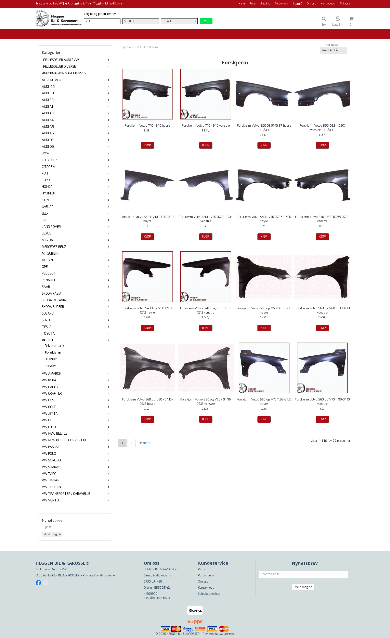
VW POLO (49, 453)
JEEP (45, 213)
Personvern (281, 3)
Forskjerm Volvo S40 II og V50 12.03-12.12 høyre (147, 310)
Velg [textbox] (89, 21)
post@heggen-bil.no (157, 598)
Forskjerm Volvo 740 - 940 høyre (147, 126)
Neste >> (145, 443)
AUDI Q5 (48, 146)
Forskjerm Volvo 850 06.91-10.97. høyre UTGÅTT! (264, 128)
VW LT (47, 420)
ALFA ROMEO (51, 80)
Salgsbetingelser (209, 594)
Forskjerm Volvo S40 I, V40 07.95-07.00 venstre (322, 219)
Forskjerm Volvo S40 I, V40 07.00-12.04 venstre (206, 219)
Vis (206, 21)
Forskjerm (53, 352)
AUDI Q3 (48, 140)
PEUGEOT (49, 273)
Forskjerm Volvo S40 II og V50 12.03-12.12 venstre (205, 310)
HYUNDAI (48, 193)
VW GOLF (49, 407)
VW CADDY (50, 387)
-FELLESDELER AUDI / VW (60, 60)
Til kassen (345, 3)
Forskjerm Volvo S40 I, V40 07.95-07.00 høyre (264, 219)
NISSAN (47, 260)
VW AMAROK (51, 373)
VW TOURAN (51, 487)
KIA (44, 220)
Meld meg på (303, 587)
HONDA (47, 186)
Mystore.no (107, 575)
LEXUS (46, 233)
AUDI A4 (48, 120)
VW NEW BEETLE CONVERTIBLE (65, 440)
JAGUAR (47, 207)
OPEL (45, 267)
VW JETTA (50, 413)
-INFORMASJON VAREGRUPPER (64, 73)
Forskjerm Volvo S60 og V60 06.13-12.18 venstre (322, 310)
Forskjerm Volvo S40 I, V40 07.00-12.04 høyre (147, 219)
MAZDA (47, 240)
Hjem (242, 3)
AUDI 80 (48, 93)
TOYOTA (48, 333)
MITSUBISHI (50, 253)
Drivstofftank (54, 346)
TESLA (47, 327)
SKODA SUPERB (53, 307)
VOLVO (47, 340)
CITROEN (48, 167)
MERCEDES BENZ (54, 247)
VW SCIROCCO (52, 460)
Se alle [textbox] (129, 21)
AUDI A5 (48, 127)
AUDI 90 (48, 100)
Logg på (297, 3)
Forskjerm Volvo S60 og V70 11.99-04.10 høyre (264, 401)
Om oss (311, 3)
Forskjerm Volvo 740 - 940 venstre (206, 126)
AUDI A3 (48, 113)
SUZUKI (47, 320)
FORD (46, 180)
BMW (46, 153)
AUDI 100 (48, 87)
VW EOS (48, 400)
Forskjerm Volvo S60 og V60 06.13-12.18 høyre (264, 310)
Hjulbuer (51, 359)
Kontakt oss (328, 3)
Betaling (265, 3)
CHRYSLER (49, 160)
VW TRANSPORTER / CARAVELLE (66, 494)
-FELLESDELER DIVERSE (59, 66)
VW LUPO (49, 427)
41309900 (150, 594)
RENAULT (49, 280)
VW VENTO (50, 500)
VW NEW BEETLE (54, 433)
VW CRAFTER (52, 393)
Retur (253, 3)
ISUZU (46, 200)
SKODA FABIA (51, 293)
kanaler (50, 366)
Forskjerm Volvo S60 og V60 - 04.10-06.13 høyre (147, 401)
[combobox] (102, 21)
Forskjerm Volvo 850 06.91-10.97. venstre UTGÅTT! (322, 128)
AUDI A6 (48, 133)
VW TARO (49, 474)
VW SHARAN (51, 467)
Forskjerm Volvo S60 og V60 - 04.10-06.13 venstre (205, 401)
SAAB (46, 287)
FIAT (45, 173)
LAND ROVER (51, 227)
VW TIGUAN (51, 480)
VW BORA (49, 380)
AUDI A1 (47, 106)
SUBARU (48, 313)
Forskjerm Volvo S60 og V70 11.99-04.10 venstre (322, 401)
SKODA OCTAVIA (54, 300)
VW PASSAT (51, 447)
